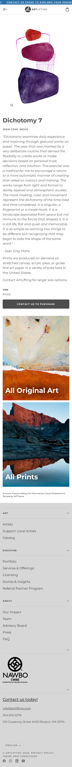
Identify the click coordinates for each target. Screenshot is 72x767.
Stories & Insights (16, 582)
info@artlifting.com (17, 708)
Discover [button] (10, 550)
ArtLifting (14, 752)
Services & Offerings (18, 568)
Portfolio (9, 561)
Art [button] (5, 513)
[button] (36, 650)
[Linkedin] (16, 760)
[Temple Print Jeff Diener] (36, 444)
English (12, 745)
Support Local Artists (19, 531)
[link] (36, 304)
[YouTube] (23, 760)
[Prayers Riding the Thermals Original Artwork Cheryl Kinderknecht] (36, 358)
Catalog (9, 538)
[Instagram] (10, 760)
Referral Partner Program (23, 588)
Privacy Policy (42, 752)
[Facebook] (4, 760)
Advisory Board (15, 625)
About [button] (7, 601)
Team (7, 619)
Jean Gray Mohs (15, 129)
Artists (8, 524)
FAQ (6, 639)
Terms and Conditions (20, 756)
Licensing (10, 575)
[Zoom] (36, 64)
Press (7, 632)
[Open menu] (8, 9)
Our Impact (12, 612)
